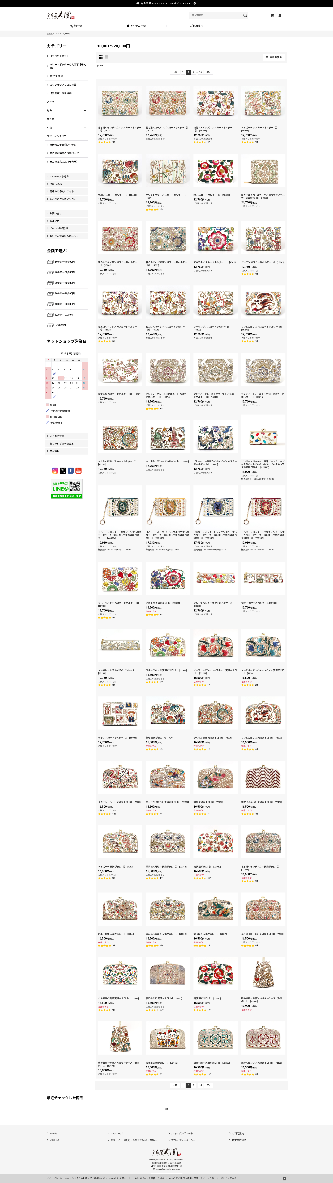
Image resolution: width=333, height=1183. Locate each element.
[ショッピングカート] (272, 15)
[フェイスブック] (71, 471)
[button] (257, 26)
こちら (233, 1178)
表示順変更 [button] (276, 57)
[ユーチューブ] (78, 471)
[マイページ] (280, 15)
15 (200, 72)
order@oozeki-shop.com (168, 1169)
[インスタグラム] (55, 471)
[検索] (245, 15)
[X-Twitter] (63, 471)
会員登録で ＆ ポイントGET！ (167, 3)
